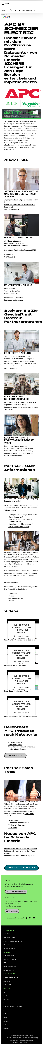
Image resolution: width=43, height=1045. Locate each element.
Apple (5, 992)
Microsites (7, 981)
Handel (11, 601)
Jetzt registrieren (11, 209)
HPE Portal (7, 1014)
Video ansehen (10, 510)
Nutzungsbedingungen (26, 1040)
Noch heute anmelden (21, 868)
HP (4, 1010)
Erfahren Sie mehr (11, 582)
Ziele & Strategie (9, 948)
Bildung (11, 596)
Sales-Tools (29, 813)
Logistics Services (9, 966)
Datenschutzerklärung (30, 1038)
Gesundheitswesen (15, 598)
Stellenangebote (9, 937)
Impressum (14, 1040)
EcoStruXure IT (14, 522)
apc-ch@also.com (16, 300)
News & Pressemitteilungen (12, 941)
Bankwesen (12, 594)
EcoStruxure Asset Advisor (18, 526)
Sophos (6, 1028)
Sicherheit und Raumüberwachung (21, 747)
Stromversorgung (15, 742)
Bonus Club (7, 985)
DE (34, 10)
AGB (31, 1035)
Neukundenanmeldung (11, 977)
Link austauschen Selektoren (15, 246)
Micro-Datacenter (15, 517)
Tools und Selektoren (16, 825)
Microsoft (6, 1021)
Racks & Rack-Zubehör (17, 749)
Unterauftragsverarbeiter (20, 1035)
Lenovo (6, 1017)
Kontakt (5, 10)
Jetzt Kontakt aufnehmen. (16, 891)
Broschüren (12, 827)
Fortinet (6, 999)
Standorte (6, 945)
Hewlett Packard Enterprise (12, 1006)
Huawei (5, 1003)
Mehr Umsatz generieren (13, 243)
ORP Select (8, 255)
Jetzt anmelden (12, 911)
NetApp (6, 1025)
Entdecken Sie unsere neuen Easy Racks (20, 849)
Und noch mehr (15, 756)
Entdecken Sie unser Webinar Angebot (19, 856)
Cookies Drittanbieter (14, 1038)
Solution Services (9, 970)
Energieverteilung (15, 744)
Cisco (5, 995)
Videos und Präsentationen (18, 823)
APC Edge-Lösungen (12, 241)
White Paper (13, 820)
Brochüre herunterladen (13, 501)
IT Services (7, 963)
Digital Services (8, 955)
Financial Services (9, 959)
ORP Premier (9, 257)
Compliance (7, 934)
